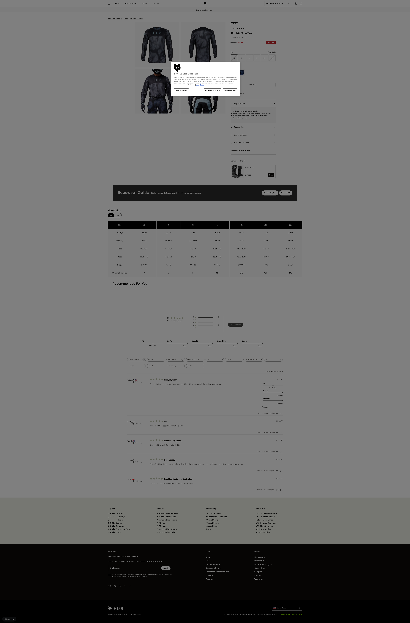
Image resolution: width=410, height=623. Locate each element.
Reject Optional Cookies (212, 90)
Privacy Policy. (200, 85)
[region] (205, 79)
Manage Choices (181, 90)
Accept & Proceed (230, 90)
